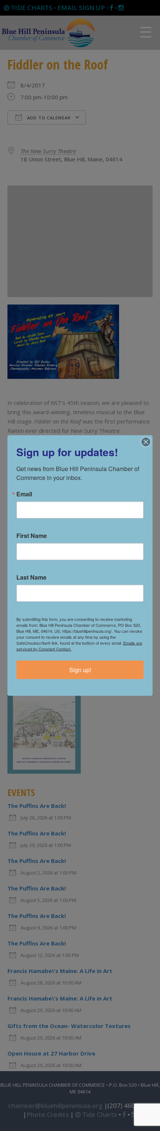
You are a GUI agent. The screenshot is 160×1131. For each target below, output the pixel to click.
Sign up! (80, 670)
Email (24, 494)
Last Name (31, 577)
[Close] (145, 442)
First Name (31, 536)
